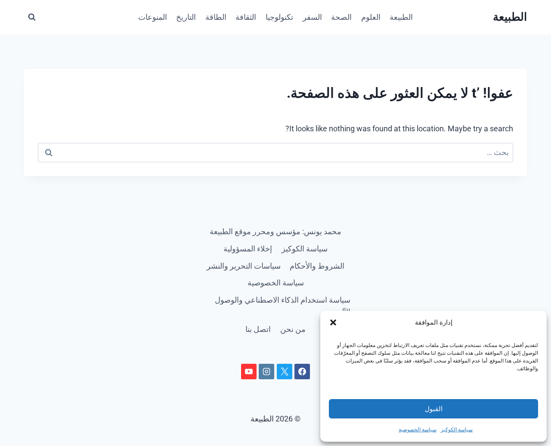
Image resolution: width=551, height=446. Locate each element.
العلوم (371, 17)
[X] (284, 371)
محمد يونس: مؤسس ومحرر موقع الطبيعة (275, 231)
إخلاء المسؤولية (247, 248)
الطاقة (215, 17)
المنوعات (152, 17)
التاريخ (186, 17)
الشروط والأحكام (317, 265)
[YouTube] (249, 371)
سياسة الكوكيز (457, 430)
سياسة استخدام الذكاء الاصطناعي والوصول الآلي (282, 306)
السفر (312, 17)
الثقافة (245, 17)
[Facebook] (302, 371)
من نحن (293, 329)
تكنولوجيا (279, 17)
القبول (434, 409)
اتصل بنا (258, 329)
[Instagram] (266, 371)
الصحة (341, 17)
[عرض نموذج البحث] (32, 17)
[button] (333, 322)
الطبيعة (401, 17)
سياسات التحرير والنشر (244, 265)
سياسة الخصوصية (417, 430)
